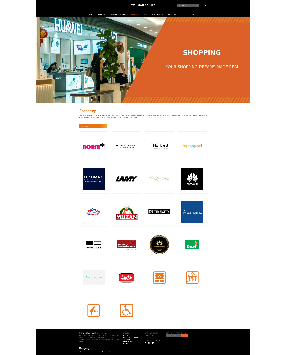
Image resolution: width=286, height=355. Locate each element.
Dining (145, 14)
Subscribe (184, 336)
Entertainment (157, 14)
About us (101, 14)
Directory (172, 14)
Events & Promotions (118, 14)
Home (91, 14)
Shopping (134, 14)
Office (183, 14)
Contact (194, 14)
